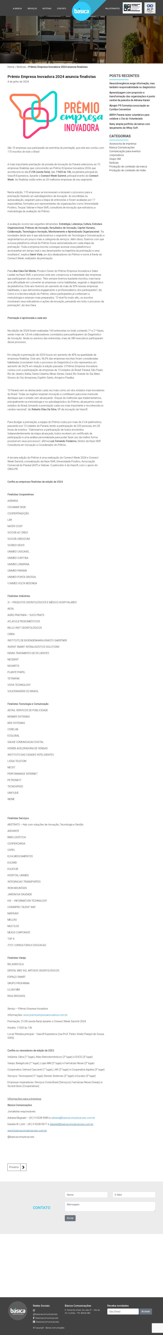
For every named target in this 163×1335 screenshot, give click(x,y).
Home (10, 66)
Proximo (14, 1167)
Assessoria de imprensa (122, 143)
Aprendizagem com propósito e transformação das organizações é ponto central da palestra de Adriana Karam (132, 96)
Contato (61, 8)
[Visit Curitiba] (132, 7)
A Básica (17, 8)
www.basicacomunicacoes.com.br (27, 1130)
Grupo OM (115, 158)
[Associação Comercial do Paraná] (150, 7)
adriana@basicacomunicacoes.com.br (73, 1117)
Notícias (47, 8)
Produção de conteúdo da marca (128, 166)
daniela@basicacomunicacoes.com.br (71, 1124)
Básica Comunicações (122, 147)
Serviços (32, 8)
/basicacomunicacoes (46, 1318)
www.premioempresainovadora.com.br (45, 1014)
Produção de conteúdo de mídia (127, 170)
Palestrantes (112, 8)
